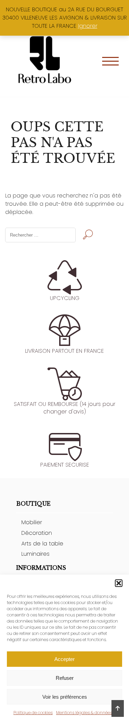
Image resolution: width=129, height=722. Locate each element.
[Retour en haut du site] (117, 708)
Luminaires (35, 554)
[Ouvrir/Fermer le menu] (110, 61)
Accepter (64, 659)
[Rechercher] (88, 235)
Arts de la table (42, 543)
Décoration (36, 533)
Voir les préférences (64, 697)
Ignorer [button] (87, 26)
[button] (118, 583)
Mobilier (31, 522)
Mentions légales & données (84, 712)
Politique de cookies (33, 712)
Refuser (65, 678)
